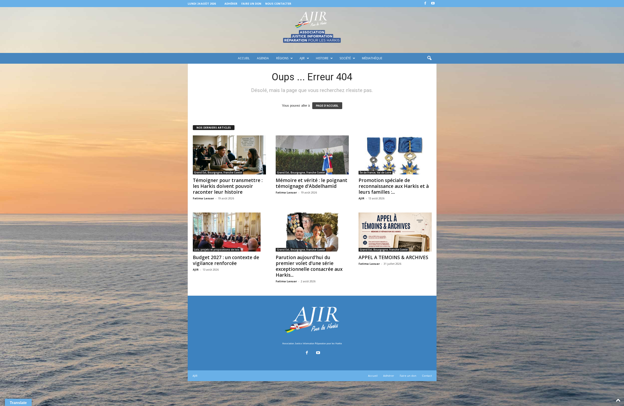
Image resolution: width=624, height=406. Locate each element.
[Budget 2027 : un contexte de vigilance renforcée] (229, 232)
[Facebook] (425, 3)
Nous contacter (278, 3)
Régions (282, 58)
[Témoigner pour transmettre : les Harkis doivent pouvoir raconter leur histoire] (229, 154)
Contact (427, 375)
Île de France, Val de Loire (375, 172)
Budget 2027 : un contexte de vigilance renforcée (226, 260)
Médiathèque (372, 58)
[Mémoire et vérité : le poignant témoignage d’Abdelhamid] (312, 154)
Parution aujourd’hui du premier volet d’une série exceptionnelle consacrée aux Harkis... (309, 266)
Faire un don (251, 3)
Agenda (263, 58)
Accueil (244, 58)
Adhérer (230, 3)
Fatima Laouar (203, 198)
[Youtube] (433, 3)
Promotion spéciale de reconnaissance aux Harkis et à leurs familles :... (394, 186)
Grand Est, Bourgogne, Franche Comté (218, 172)
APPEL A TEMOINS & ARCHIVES (393, 257)
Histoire (322, 58)
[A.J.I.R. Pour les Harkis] (312, 30)
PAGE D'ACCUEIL (327, 105)
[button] (429, 58)
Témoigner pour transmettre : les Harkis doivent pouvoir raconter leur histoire (228, 186)
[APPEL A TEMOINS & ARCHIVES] (395, 232)
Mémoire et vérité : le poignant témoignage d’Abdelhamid (311, 183)
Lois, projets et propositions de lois (216, 249)
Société (345, 58)
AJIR (302, 58)
